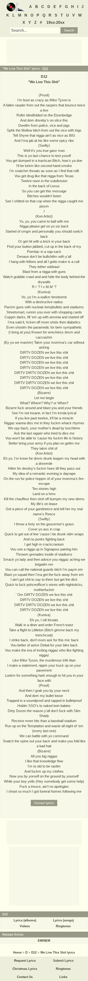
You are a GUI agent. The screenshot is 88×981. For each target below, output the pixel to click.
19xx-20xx (55, 22)
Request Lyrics (25, 960)
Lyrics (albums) (25, 920)
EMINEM (44, 940)
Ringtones (63, 926)
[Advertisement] (44, 51)
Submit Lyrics (63, 960)
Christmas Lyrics (24, 969)
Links (63, 977)
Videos (25, 926)
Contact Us (25, 977)
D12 (45, 68)
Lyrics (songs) (63, 920)
